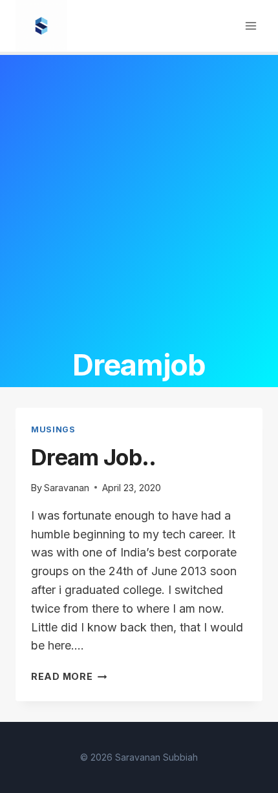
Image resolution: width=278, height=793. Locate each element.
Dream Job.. (93, 457)
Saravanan (66, 487)
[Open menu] (250, 26)
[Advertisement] (139, 200)
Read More (69, 676)
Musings (53, 429)
